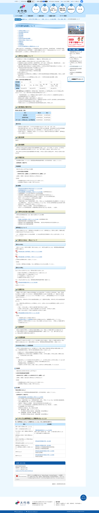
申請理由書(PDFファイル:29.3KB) (26, 190)
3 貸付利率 (20, 33)
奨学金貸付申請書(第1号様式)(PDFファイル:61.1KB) (30, 188)
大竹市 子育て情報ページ (34, 19)
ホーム (25, 19)
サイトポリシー (19, 511)
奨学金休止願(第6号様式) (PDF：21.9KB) (44, 450)
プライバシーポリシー (32, 511)
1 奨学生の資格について (23, 30)
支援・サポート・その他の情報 (49, 19)
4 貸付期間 (20, 35)
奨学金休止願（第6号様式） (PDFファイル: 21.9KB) (30, 251)
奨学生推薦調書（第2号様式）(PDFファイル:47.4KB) (30, 191)
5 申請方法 (20, 36)
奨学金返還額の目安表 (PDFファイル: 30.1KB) (28, 312)
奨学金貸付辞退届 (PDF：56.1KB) (43, 441)
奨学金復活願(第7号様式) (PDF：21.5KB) (44, 454)
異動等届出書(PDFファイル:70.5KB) (43, 430)
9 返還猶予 (20, 43)
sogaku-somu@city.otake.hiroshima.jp (24, 470)
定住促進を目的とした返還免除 (25, 319)
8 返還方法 (20, 41)
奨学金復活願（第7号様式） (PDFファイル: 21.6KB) (30, 256)
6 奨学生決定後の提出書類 (24, 38)
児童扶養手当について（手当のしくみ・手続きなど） (76, 53)
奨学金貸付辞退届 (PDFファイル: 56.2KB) (27, 282)
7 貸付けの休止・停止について (25, 40)
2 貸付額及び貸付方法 (23, 32)
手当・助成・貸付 (62, 19)
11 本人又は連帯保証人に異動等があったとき (28, 46)
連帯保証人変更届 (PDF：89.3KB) (43, 445)
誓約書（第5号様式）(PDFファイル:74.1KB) (28, 219)
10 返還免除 (21, 44)
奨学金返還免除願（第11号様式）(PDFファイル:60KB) (30, 397)
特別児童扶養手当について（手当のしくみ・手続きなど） (76, 62)
